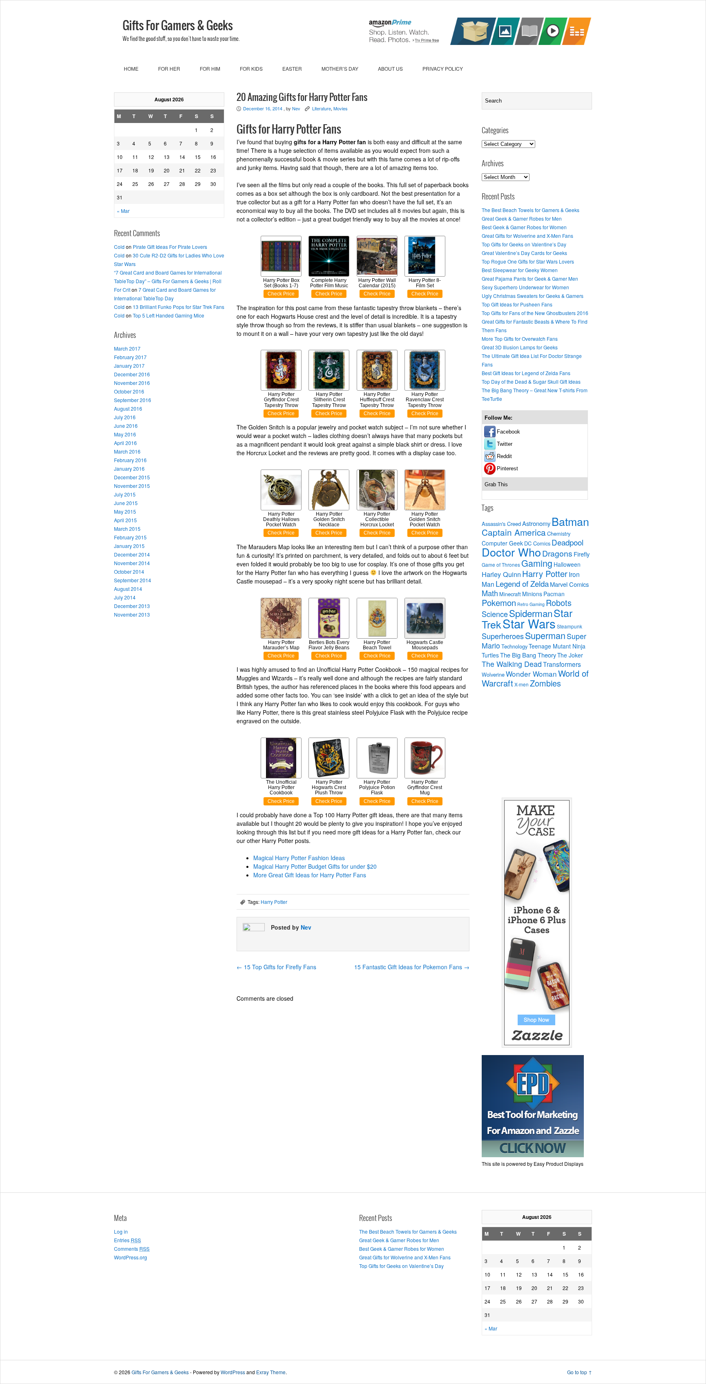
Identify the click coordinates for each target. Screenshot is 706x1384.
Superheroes (503, 636)
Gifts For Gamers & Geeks (178, 26)
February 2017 (130, 356)
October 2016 (129, 391)
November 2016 (132, 382)
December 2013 (132, 605)
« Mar (123, 210)
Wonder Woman (531, 674)
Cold (119, 246)
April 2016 (125, 442)
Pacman (554, 594)
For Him (210, 68)
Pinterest (507, 468)
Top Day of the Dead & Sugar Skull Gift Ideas (531, 381)
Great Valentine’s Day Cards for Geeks (524, 252)
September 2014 (132, 580)
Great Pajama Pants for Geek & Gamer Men (530, 278)
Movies (340, 108)
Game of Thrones (501, 564)
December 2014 (132, 554)
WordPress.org (130, 1257)
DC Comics (537, 543)
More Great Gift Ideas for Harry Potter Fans (309, 875)
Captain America (514, 532)
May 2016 (125, 434)
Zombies (545, 683)
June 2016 (126, 425)
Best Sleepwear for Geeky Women (520, 269)
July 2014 (125, 597)
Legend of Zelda (522, 583)
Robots (559, 602)
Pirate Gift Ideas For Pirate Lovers (170, 246)
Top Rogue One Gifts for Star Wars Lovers (528, 261)
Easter (292, 68)
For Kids (251, 68)
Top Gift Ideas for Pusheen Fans (517, 304)
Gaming (536, 563)
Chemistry (558, 533)
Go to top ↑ (579, 1371)
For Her (169, 68)
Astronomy (536, 523)
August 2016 (128, 408)
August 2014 (128, 588)
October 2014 (129, 571)
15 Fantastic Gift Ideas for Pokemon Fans (411, 967)
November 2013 (132, 614)
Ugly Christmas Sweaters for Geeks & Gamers (532, 295)
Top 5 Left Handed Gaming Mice (168, 315)
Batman (570, 521)
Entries (127, 1239)
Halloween (567, 564)
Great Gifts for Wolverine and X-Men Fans (527, 235)
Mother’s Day (340, 68)
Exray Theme (271, 1371)
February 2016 (130, 459)
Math (490, 593)
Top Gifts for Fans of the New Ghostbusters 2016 (535, 312)
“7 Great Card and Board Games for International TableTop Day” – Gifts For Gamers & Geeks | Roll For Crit (168, 281)
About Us (390, 68)
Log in (121, 1231)
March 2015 (127, 528)
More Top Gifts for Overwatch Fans (520, 338)
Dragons (557, 553)
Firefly (582, 554)
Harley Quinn (501, 574)
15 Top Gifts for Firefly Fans (276, 967)
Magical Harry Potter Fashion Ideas (299, 858)
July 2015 (125, 494)
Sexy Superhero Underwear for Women (525, 287)
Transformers (562, 664)
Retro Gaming (531, 604)
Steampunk (569, 626)
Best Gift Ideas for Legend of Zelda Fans (526, 372)
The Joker (570, 655)
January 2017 (129, 365)
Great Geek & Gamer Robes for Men (522, 218)
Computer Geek (502, 543)
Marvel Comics (569, 584)
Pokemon (499, 602)
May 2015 (125, 511)
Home (131, 68)
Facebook (508, 432)
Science (495, 613)
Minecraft (510, 594)
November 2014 (132, 562)
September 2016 (132, 399)
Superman (545, 635)
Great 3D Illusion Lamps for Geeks (520, 347)
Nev (296, 108)
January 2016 (129, 468)
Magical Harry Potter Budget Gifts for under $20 (315, 866)
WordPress (233, 1371)
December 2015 (132, 477)
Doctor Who (511, 552)
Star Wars (529, 623)
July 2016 (125, 417)
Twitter (504, 444)
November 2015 (132, 485)
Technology (514, 646)
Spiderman (530, 612)
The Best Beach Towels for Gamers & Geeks (530, 209)
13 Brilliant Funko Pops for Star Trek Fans (178, 306)
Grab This (496, 484)
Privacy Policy (442, 68)
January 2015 (129, 545)
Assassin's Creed (501, 524)
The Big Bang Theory (528, 655)
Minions (532, 594)
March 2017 (127, 348)
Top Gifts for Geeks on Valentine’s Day (524, 244)
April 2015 (125, 519)
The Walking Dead (512, 664)
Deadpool (567, 542)
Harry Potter (274, 901)
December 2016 (132, 374)
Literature (321, 108)
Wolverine (493, 674)
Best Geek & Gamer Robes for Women (524, 227)
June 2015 (126, 502)
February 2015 (130, 537)
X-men (521, 684)
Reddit (504, 456)
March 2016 (127, 451)
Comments (132, 1248)
